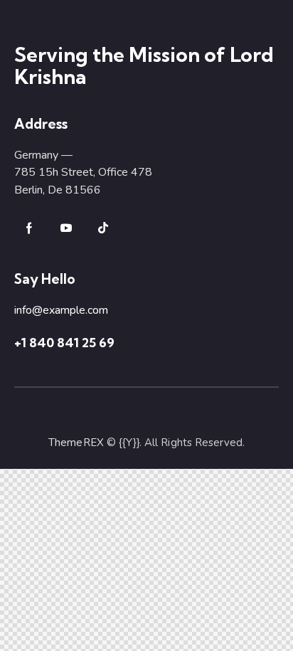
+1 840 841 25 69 (64, 342)
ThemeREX (76, 442)
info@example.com (61, 310)
